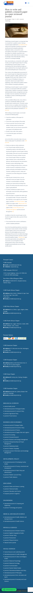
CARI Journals (21, 237)
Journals (7, 110)
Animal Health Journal (9, 406)
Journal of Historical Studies (11, 489)
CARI (26, 108)
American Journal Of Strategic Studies (13, 425)
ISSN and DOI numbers (19, 201)
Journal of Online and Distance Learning (14, 486)
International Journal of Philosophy (13, 572)
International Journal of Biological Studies (14, 408)
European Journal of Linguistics (12, 493)
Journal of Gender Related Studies (12, 568)
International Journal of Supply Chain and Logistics (16, 432)
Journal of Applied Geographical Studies (14, 533)
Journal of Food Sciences (10, 416)
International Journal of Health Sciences (14, 521)
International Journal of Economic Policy (14, 427)
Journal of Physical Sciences (11, 540)
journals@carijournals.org (15, 265)
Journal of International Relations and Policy (15, 570)
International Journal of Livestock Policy (14, 411)
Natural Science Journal (10, 542)
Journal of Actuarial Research (11, 437)
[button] (9, 589)
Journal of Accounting (9, 434)
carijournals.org (14, 266)
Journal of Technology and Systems (13, 507)
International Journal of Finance (12, 430)
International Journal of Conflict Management (15, 554)
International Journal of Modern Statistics (14, 530)
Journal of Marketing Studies (11, 446)
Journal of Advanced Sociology (11, 563)
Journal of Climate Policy (10, 535)
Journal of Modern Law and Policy (12, 474)
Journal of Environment (10, 538)
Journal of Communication (10, 565)
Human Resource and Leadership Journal (14, 552)
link (13, 211)
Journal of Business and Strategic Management (16, 439)
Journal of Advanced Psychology (12, 561)
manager (9, 19)
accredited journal (23, 44)
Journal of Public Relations (10, 477)
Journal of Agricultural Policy (11, 413)
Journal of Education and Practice (12, 491)
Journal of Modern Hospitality (11, 448)
